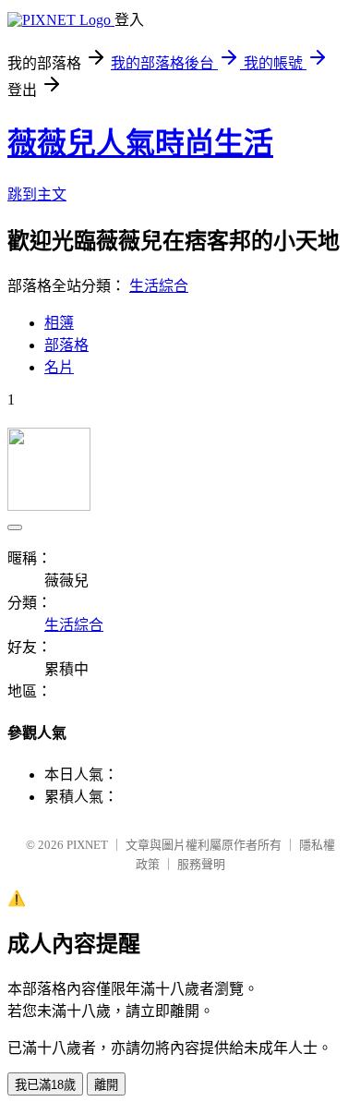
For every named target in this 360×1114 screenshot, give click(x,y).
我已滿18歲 (45, 1085)
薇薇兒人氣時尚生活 (140, 143)
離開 (106, 1085)
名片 (59, 367)
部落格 (66, 345)
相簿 (59, 323)
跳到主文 (36, 194)
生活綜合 (158, 286)
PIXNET (87, 845)
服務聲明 (201, 864)
